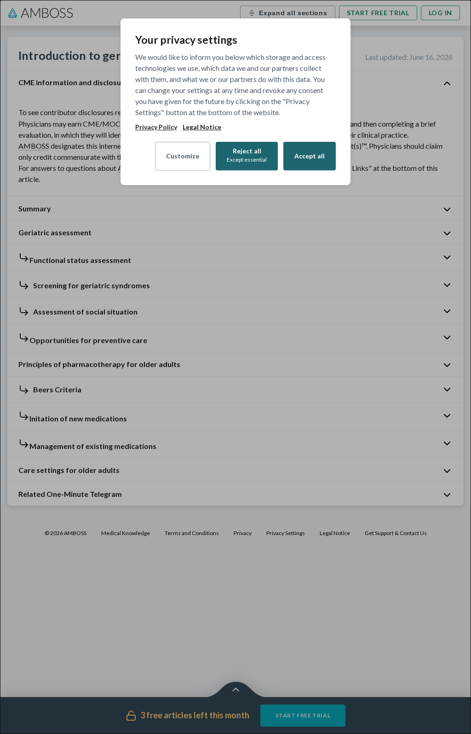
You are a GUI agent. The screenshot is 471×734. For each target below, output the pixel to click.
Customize (182, 156)
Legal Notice (202, 127)
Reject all (247, 155)
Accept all (309, 156)
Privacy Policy (156, 127)
